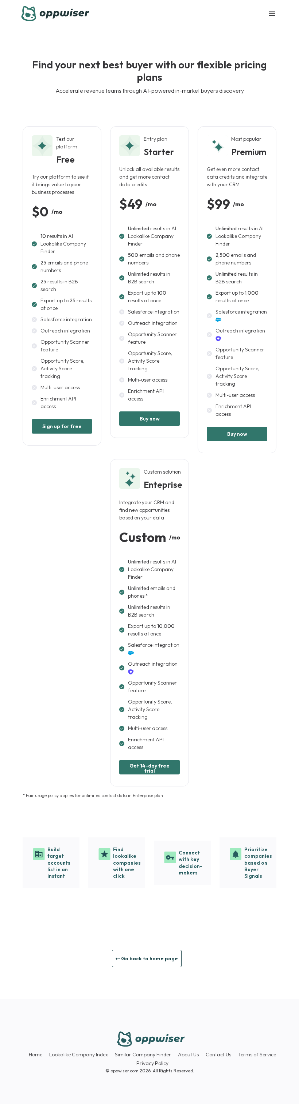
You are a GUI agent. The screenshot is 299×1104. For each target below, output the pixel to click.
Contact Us (218, 1054)
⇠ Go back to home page (147, 958)
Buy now (150, 418)
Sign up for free (62, 426)
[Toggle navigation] (272, 14)
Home (35, 1054)
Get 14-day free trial (149, 768)
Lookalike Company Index (78, 1054)
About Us (188, 1054)
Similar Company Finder (143, 1054)
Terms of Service (257, 1054)
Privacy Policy (152, 1063)
